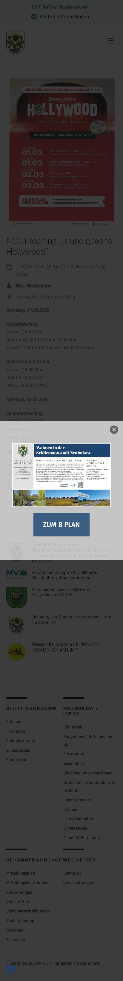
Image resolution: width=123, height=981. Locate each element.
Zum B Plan (61, 524)
